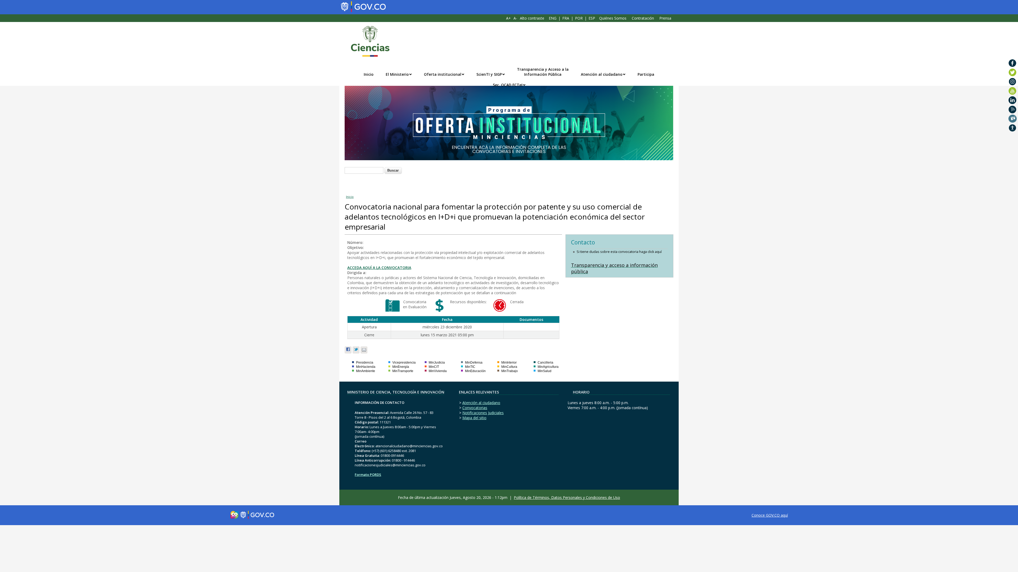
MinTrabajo (509, 371)
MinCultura (509, 367)
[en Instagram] (1012, 82)
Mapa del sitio (474, 417)
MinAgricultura (548, 367)
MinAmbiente (365, 371)
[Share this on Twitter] (356, 350)
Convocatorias (474, 407)
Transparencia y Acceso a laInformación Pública (543, 72)
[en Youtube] (1012, 91)
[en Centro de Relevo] (1012, 119)
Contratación (643, 18)
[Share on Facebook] (348, 350)
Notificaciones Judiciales (483, 412)
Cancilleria (545, 362)
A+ (508, 18)
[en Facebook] (1012, 63)
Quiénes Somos (612, 18)
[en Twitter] (1012, 72)
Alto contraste (532, 18)
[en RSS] (1012, 109)
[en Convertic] (1012, 128)
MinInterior (509, 362)
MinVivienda (438, 371)
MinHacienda (365, 367)
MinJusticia (437, 362)
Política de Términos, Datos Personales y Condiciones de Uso (567, 497)
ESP (592, 18)
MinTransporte (402, 371)
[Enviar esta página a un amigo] (364, 350)
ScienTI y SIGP (489, 74)
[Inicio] (367, 41)
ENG (552, 18)
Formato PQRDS (368, 474)
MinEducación (475, 371)
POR (579, 18)
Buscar (393, 170)
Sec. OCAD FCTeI (508, 84)
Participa (646, 74)
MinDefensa (473, 362)
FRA (565, 18)
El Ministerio (397, 74)
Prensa (665, 18)
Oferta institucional (442, 74)
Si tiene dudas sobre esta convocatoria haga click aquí (619, 251)
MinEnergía (400, 367)
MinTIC (470, 367)
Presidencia (364, 362)
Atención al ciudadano (601, 74)
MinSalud (544, 371)
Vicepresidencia (404, 362)
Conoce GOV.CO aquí (770, 515)
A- (515, 18)
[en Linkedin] (1012, 100)
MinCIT (434, 367)
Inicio (369, 74)
